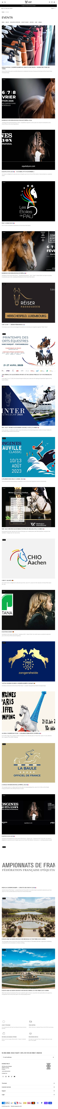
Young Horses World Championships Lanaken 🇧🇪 (18, 683)
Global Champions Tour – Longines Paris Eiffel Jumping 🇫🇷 (21, 733)
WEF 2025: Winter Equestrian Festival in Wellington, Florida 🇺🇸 (23, 529)
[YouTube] (14, 1076)
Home (3, 12)
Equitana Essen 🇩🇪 (8, 632)
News (3, 22)
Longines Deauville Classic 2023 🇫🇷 (13, 479)
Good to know (24, 22)
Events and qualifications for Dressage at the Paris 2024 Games (24, 939)
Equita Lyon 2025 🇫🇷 (8, 836)
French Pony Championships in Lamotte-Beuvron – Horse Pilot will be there (26, 68)
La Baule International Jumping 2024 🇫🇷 (15, 785)
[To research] (5, 2)
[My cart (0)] (54, 2)
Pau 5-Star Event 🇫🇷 (8, 223)
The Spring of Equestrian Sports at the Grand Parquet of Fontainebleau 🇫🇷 (27, 375)
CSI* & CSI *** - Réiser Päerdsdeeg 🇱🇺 (13, 324)
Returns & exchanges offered (9, 1036)
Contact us (4, 1073)
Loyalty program (6, 1025)
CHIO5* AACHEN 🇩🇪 (7, 580)
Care (36, 22)
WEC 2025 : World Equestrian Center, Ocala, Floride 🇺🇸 (20, 427)
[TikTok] (11, 1076)
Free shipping (32, 1025)
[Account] (49, 2)
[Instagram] (6, 1076)
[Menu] (2, 2)
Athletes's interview (15, 22)
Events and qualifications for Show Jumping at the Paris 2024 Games (25, 990)
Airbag (40, 22)
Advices (32, 22)
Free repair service (33, 1036)
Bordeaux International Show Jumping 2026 (17, 120)
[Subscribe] (53, 1057)
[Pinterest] (9, 1076)
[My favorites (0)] (52, 2)
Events (4, 26)
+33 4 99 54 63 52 (6, 1071)
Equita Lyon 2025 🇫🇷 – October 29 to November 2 (18, 172)
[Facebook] (3, 1076)
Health (7, 22)
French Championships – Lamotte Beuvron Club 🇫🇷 (19, 888)
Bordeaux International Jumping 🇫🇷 (14, 273)
